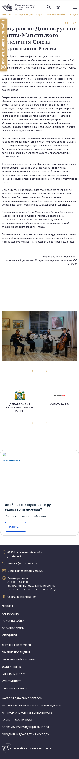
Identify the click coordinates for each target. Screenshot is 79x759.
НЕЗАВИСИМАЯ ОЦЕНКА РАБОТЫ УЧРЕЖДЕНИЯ (31, 705)
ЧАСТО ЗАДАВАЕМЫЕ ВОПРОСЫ (22, 698)
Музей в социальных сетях (33, 748)
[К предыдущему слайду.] (33, 370)
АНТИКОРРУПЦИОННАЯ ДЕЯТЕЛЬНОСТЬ (27, 712)
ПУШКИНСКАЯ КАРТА (15, 688)
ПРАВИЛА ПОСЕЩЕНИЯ (16, 652)
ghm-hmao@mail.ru (30, 570)
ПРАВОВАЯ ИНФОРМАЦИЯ (18, 659)
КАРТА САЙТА (10, 613)
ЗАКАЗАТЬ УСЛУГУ (13, 674)
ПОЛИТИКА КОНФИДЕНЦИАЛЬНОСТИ (25, 727)
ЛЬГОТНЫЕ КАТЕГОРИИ (16, 645)
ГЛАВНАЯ (7, 606)
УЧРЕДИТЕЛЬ (10, 635)
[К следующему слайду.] (45, 370)
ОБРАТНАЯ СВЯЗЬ (13, 628)
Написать (15, 526)
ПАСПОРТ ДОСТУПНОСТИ (18, 719)
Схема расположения (22, 596)
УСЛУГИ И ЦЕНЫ (11, 666)
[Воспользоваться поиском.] (49, 7)
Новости (6, 14)
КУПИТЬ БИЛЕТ (11, 681)
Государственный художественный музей (25, 7)
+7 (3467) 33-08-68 (26, 563)
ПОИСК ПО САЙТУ (13, 620)
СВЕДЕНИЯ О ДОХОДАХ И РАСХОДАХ (25, 734)
